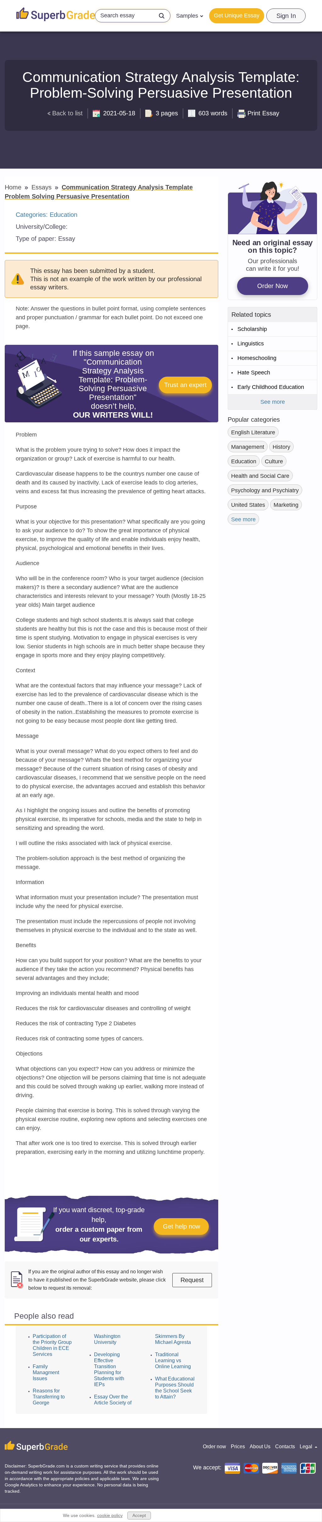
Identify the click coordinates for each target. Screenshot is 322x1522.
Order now (214, 1446)
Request (192, 1279)
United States (248, 505)
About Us (260, 1446)
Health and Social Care (260, 476)
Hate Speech (253, 372)
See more (272, 402)
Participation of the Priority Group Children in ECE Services (52, 1345)
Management (247, 447)
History (281, 447)
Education (63, 214)
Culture (274, 461)
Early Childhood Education (270, 387)
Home (14, 187)
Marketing (286, 505)
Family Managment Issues (46, 1372)
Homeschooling (256, 358)
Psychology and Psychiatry (265, 490)
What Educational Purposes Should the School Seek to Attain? (175, 1387)
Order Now (272, 285)
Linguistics (250, 343)
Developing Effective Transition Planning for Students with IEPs (109, 1369)
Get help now (181, 1226)
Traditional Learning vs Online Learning (173, 1360)
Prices (238, 1446)
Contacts (285, 1446)
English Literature (253, 432)
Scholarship (252, 329)
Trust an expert (185, 384)
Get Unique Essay (236, 15)
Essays (42, 187)
